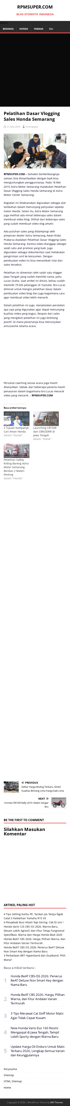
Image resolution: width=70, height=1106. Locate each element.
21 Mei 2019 (13, 126)
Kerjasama (10, 1069)
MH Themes (56, 1102)
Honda (23, 28)
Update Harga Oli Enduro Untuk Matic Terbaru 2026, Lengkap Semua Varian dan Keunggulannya (38, 1050)
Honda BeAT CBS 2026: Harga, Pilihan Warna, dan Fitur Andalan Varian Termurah (38, 998)
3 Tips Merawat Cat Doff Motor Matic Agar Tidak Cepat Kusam (37, 1015)
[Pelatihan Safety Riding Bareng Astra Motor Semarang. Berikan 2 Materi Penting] (16, 450)
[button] (4, 23)
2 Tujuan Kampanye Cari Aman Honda (16, 429)
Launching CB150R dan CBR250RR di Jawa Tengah (45, 431)
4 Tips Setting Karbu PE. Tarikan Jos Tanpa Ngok (33, 914)
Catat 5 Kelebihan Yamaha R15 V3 (25, 918)
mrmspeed (32, 126)
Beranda (8, 28)
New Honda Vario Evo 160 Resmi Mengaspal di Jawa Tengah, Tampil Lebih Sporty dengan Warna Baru (35, 1032)
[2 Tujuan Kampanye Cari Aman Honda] (16, 418)
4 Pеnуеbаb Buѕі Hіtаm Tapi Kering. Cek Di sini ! (33, 922)
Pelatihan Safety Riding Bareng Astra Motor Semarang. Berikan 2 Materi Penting (16, 467)
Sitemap (9, 1075)
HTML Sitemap (13, 1081)
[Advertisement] (35, 70)
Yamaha (38, 28)
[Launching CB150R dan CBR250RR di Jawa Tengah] (46, 418)
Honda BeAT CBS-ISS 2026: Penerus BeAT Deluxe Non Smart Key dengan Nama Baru (37, 980)
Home (7, 1087)
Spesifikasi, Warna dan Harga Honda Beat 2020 (33, 934)
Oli (51, 28)
